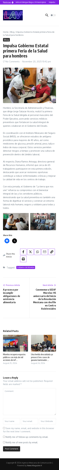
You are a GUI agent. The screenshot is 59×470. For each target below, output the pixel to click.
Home (5, 32)
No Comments (13, 61)
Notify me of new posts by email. (22, 442)
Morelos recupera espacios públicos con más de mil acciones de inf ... (14, 357)
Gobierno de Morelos (25, 267)
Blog (12, 32)
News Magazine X (34, 465)
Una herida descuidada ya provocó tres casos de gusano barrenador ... (42, 357)
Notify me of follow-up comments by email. (27, 437)
